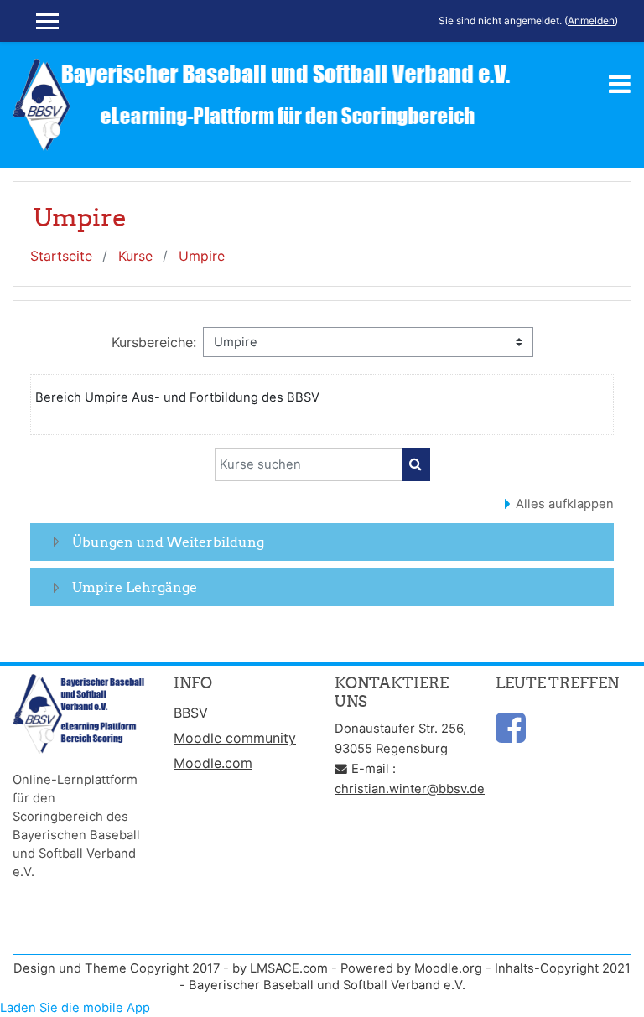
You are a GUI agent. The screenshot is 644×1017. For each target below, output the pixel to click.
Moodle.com (213, 763)
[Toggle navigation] (619, 84)
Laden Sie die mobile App (75, 1007)
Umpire (202, 255)
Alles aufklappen (565, 503)
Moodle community (235, 737)
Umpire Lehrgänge (134, 587)
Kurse (135, 255)
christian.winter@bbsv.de (410, 788)
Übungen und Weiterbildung (168, 541)
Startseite (61, 255)
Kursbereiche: (154, 342)
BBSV (191, 712)
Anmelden (591, 20)
